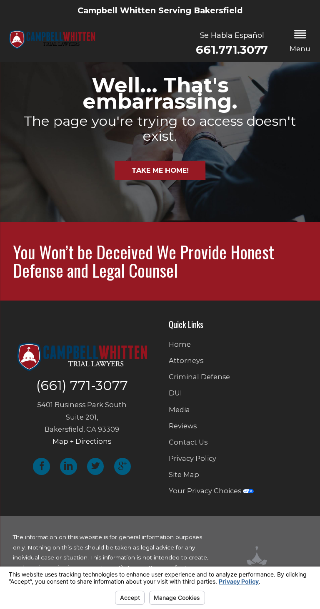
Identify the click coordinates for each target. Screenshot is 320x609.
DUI (175, 393)
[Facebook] (41, 466)
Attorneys (186, 360)
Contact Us (188, 442)
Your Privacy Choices (206, 491)
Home (180, 344)
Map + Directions (81, 441)
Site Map (184, 474)
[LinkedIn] (68, 466)
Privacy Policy (192, 458)
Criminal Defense (199, 377)
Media (179, 409)
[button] (300, 41)
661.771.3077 (232, 49)
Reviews (183, 426)
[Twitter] (95, 466)
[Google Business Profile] (122, 466)
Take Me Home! (160, 170)
